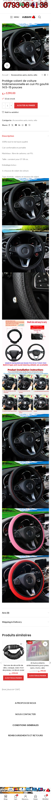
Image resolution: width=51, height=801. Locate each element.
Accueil (5, 75)
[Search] (39, 17)
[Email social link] (16, 125)
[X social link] (12, 125)
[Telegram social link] (26, 125)
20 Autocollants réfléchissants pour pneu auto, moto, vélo (38, 665)
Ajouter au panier (26, 105)
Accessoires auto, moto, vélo (24, 75)
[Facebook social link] (9, 125)
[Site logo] (28, 17)
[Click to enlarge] (7, 65)
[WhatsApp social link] (22, 125)
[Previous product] (42, 75)
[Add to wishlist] (21, 644)
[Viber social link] (29, 125)
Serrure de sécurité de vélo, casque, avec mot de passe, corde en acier (13, 667)
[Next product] (47, 75)
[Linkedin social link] (19, 125)
